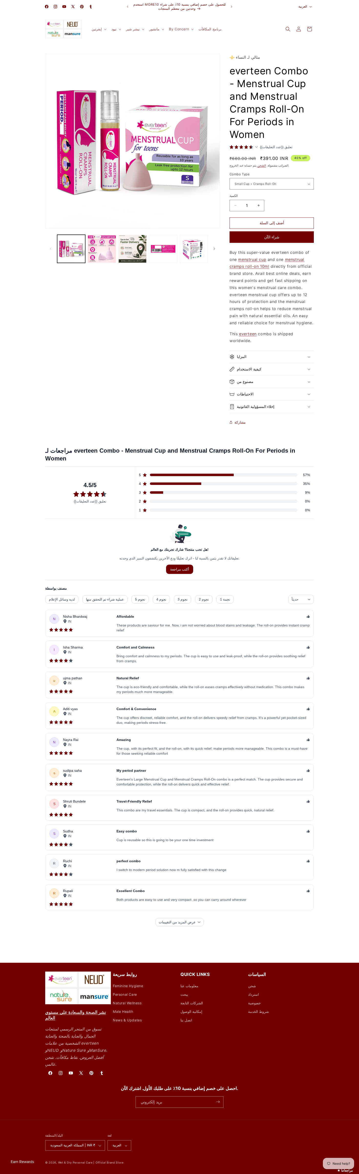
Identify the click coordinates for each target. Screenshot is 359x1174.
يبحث (184, 994)
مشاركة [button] (240, 422)
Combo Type (240, 174)
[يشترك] (217, 1101)
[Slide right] (214, 248)
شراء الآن (271, 237)
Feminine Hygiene (128, 986)
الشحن (261, 165)
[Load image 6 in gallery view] (163, 249)
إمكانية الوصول (191, 1011)
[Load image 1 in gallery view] (71, 249)
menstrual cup (252, 259)
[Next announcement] (231, 6)
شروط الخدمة (258, 1011)
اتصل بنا (186, 1020)
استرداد (253, 994)
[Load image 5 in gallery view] (132, 249)
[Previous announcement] (127, 6)
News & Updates (127, 1020)
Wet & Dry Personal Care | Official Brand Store (91, 1162)
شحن (252, 986)
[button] (98, 29)
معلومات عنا (189, 986)
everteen (248, 333)
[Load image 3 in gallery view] (102, 249)
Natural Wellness (127, 1003)
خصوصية (254, 1003)
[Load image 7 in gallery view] (194, 249)
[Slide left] (50, 248)
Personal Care (125, 994)
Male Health (123, 1011)
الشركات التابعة (191, 1003)
